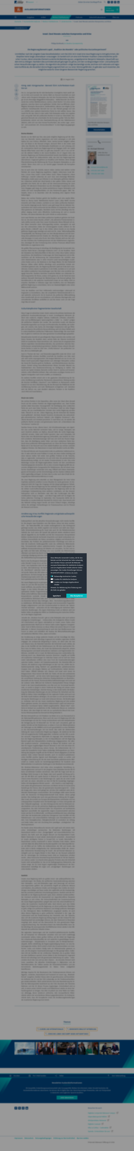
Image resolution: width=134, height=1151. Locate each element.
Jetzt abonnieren (67, 1097)
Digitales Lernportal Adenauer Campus (102, 1113)
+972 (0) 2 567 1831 (97, 174)
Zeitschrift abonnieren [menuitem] (97, 17)
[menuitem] (17, 17)
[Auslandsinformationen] (18, 9)
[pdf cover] (99, 101)
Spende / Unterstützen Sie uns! (99, 1131)
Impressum (18, 1138)
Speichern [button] (57, 596)
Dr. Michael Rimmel (96, 148)
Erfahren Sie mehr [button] (71, 573)
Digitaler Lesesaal (94, 1124)
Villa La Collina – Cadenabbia (98, 1128)
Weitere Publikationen (50, 21)
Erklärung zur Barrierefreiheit (64, 1138)
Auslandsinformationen (32, 21)
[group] (24, 1050)
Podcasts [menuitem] (79, 17)
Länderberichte (66, 21)
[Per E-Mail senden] (16, 94)
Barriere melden (83, 1138)
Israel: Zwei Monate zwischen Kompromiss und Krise (92, 21)
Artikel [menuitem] (43, 17)
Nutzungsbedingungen (43, 1138)
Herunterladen (99, 129)
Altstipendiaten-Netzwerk (97, 1120)
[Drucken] (16, 90)
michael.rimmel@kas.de (99, 167)
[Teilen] (16, 98)
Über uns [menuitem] (115, 17)
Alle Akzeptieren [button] (76, 596)
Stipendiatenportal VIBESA (97, 1117)
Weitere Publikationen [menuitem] (61, 17)
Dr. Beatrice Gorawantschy (73, 43)
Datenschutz (28, 1138)
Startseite (17, 21)
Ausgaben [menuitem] (30, 17)
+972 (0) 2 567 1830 (97, 170)
